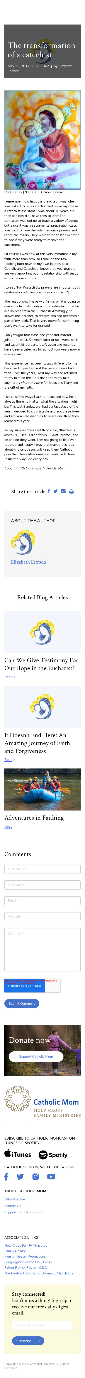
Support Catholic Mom (36, 1056)
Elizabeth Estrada (28, 562)
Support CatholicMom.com (24, 1212)
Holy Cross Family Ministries (25, 1245)
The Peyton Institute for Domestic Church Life (38, 1273)
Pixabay (16, 192)
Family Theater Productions (25, 1256)
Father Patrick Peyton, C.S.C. (25, 1267)
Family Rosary (15, 1251)
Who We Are (14, 1199)
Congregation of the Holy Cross (28, 1262)
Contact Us (12, 1206)
